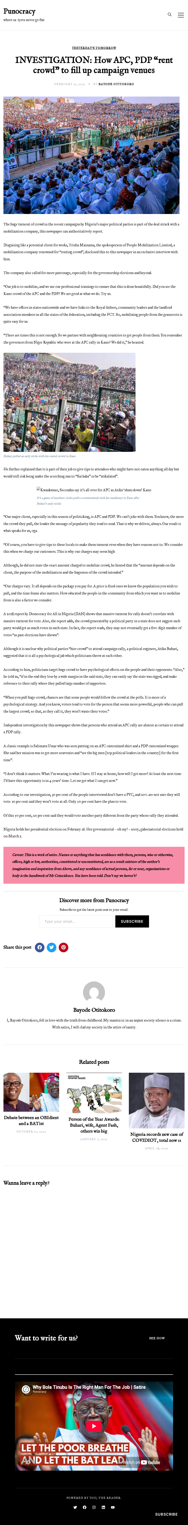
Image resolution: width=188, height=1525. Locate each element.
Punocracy (19, 11)
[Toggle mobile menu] (181, 15)
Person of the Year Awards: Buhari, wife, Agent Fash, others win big (94, 1125)
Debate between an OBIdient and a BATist (31, 1121)
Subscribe (132, 921)
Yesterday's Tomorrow (94, 48)
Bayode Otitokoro (116, 84)
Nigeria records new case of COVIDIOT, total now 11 (156, 1137)
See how (157, 1338)
